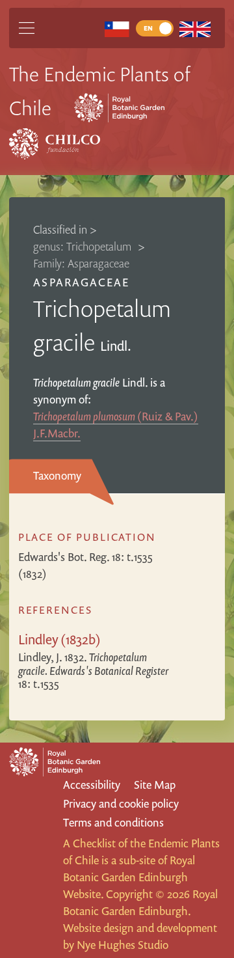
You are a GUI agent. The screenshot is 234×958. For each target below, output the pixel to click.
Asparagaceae (81, 282)
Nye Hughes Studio (122, 944)
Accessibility (91, 784)
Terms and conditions (113, 822)
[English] (195, 28)
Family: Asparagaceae (81, 263)
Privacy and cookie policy (121, 803)
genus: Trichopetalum (83, 246)
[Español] (116, 28)
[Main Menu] (26, 28)
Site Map (155, 784)
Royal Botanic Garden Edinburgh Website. (129, 877)
